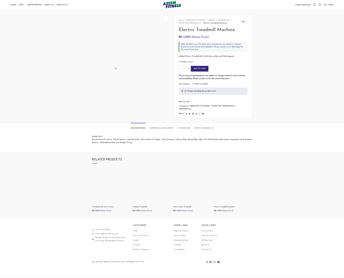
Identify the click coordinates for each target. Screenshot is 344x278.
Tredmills (177, 245)
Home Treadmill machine (224, 207)
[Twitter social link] (189, 113)
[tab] (138, 127)
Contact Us (206, 250)
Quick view (128, 177)
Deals (135, 231)
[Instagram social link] (214, 262)
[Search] (314, 4)
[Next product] (246, 21)
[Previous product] (240, 21)
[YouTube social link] (218, 262)
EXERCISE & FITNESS (196, 20)
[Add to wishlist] (128, 183)
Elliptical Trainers (181, 231)
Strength (136, 245)
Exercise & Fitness (140, 236)
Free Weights (179, 250)
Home (181, 20)
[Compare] (128, 171)
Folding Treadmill (140, 207)
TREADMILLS (224, 20)
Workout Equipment (141, 250)
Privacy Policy (207, 231)
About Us (205, 245)
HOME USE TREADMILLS (190, 23)
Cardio (136, 240)
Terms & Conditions (209, 236)
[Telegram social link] (203, 113)
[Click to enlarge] (115, 68)
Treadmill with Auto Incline (103, 207)
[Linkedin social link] (196, 113)
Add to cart (200, 69)
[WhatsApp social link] (199, 113)
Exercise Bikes (180, 236)
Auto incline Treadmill (182, 207)
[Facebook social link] (186, 113)
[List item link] (110, 229)
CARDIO (212, 20)
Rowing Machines (181, 240)
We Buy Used (206, 240)
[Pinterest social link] (193, 113)
